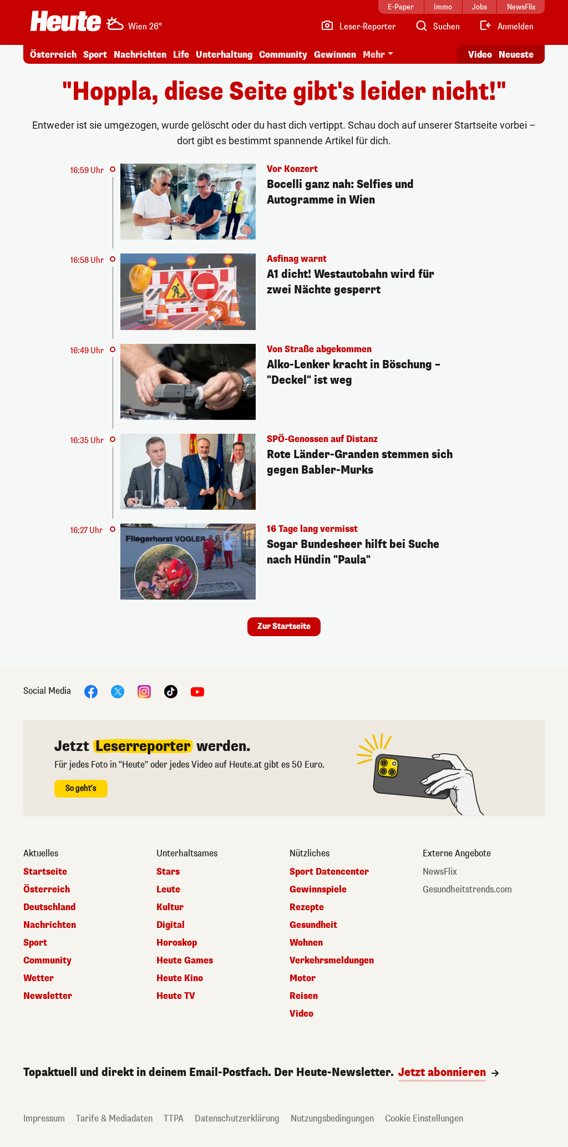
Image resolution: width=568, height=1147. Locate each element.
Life (181, 54)
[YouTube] (197, 691)
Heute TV (175, 996)
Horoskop (176, 942)
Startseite (45, 871)
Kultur (170, 907)
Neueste (516, 54)
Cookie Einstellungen (424, 1118)
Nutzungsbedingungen (332, 1118)
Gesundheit (313, 925)
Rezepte (307, 907)
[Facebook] (91, 691)
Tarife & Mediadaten (114, 1118)
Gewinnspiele (318, 889)
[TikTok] (171, 691)
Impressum (44, 1118)
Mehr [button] (374, 54)
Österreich (53, 54)
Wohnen (306, 942)
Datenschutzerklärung (237, 1118)
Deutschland (49, 907)
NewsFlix (440, 871)
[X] (117, 691)
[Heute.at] (66, 21)
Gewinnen (335, 54)
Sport (95, 54)
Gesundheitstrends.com (467, 889)
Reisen (304, 996)
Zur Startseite (284, 626)
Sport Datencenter (329, 871)
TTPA (174, 1118)
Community (283, 54)
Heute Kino (179, 978)
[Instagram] (144, 691)
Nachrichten (49, 925)
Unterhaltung (224, 54)
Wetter (38, 978)
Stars (168, 871)
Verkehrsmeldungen (332, 960)
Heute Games (184, 960)
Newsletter (47, 996)
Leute (168, 889)
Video (480, 54)
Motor (303, 978)
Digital (170, 925)
